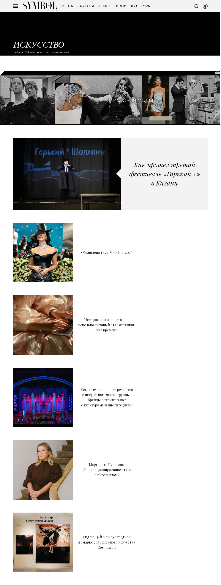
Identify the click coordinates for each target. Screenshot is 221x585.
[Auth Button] (205, 6)
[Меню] (15, 6)
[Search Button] (196, 6)
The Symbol (39, 6)
